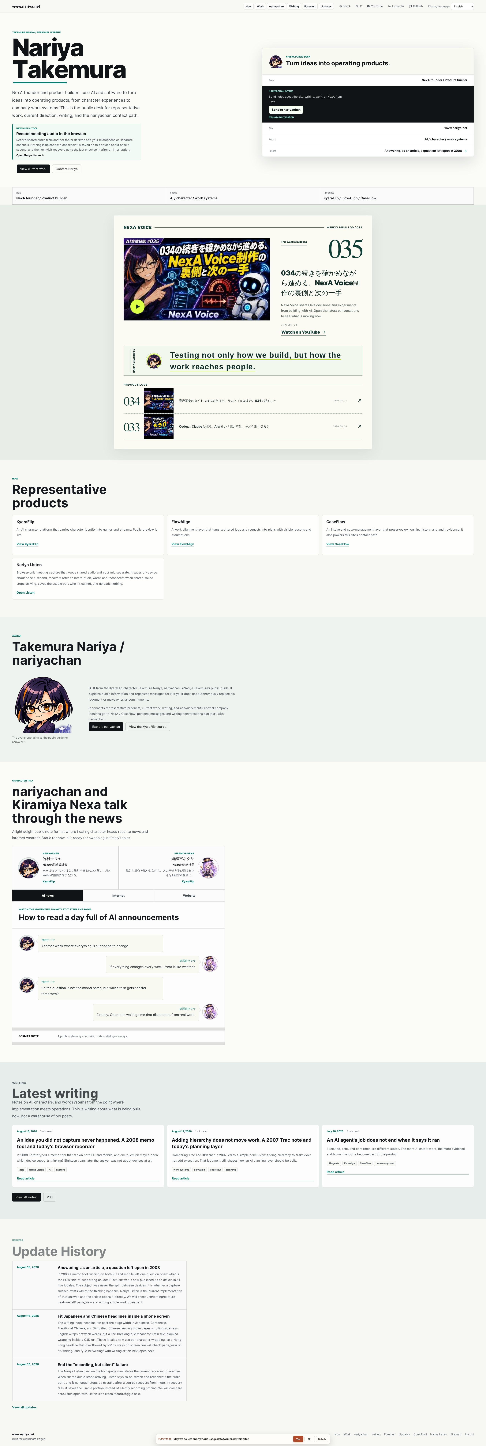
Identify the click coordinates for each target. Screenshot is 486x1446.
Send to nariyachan (286, 110)
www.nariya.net (26, 6)
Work (260, 6)
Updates (326, 6)
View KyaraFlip (27, 544)
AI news (48, 895)
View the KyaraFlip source (147, 727)
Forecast (310, 6)
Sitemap (455, 1434)
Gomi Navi (420, 1434)
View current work (33, 169)
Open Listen (26, 592)
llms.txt (469, 1434)
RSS (50, 1197)
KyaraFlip (49, 881)
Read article (26, 1178)
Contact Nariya (67, 169)
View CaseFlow (337, 544)
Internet (118, 895)
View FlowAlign (182, 544)
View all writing (27, 1197)
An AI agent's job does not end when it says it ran (383, 1140)
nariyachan (276, 6)
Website (189, 895)
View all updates (24, 1407)
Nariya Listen (438, 1434)
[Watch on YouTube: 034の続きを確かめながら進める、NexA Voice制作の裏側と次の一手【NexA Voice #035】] (197, 279)
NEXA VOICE (138, 227)
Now (249, 6)
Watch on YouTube (300, 332)
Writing (294, 6)
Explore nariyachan (281, 117)
